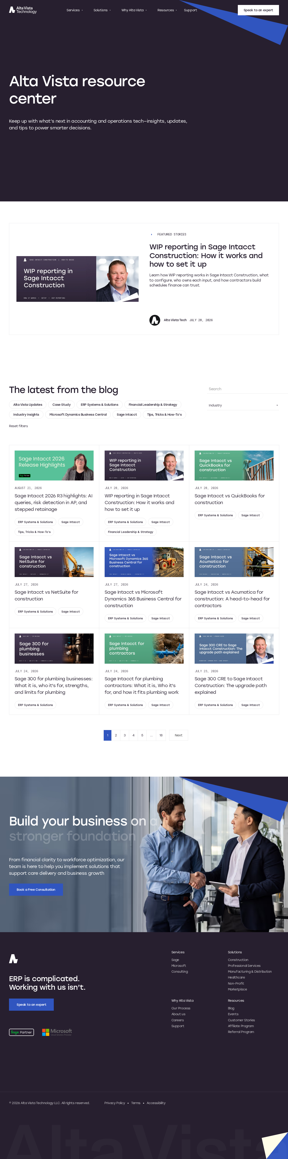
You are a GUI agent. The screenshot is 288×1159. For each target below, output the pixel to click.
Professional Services (244, 966)
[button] (74, 10)
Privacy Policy (114, 1103)
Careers (177, 1020)
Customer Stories (241, 1020)
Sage (175, 960)
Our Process (180, 1008)
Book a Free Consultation (36, 889)
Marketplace (237, 989)
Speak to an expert (258, 10)
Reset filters (18, 426)
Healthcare (236, 977)
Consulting (179, 972)
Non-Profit (236, 983)
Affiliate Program (241, 1026)
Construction (238, 960)
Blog (231, 1008)
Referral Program (241, 1032)
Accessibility (156, 1103)
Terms (135, 1103)
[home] (27, 10)
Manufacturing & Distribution (250, 972)
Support (190, 10)
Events (233, 1014)
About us (178, 1014)
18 (161, 735)
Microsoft (178, 966)
